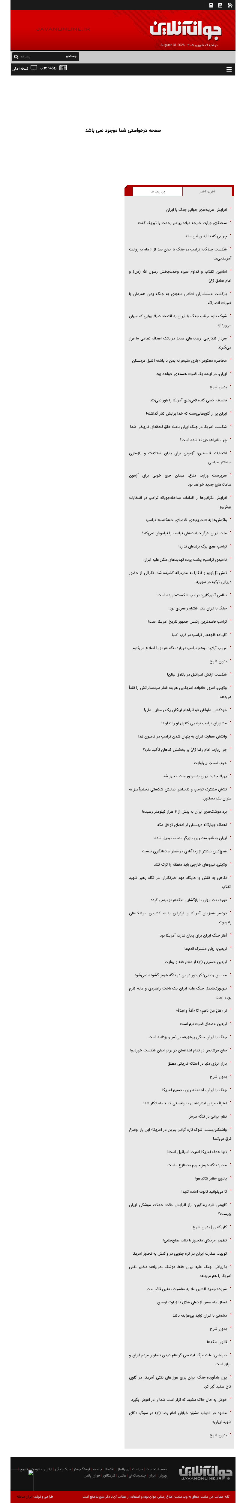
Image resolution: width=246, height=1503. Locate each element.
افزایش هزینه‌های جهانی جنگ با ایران (196, 210)
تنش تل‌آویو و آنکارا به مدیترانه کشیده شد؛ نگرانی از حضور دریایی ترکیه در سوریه (180, 577)
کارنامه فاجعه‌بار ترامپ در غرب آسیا (199, 635)
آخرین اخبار (207, 191)
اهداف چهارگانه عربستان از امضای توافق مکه (192, 825)
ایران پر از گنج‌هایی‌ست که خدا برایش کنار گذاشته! (186, 413)
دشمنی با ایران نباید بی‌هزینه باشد (199, 1315)
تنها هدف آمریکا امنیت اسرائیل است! (197, 1152)
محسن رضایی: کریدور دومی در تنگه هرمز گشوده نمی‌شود (180, 975)
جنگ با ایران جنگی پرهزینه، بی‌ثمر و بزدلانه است (187, 1037)
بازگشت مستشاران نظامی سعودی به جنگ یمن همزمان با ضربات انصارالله (180, 298)
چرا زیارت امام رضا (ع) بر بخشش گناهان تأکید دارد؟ (185, 750)
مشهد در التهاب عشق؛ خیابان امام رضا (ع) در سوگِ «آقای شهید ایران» (180, 1417)
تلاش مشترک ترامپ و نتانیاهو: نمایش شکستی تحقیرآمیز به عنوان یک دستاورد (180, 794)
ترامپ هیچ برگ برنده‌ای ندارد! (202, 546)
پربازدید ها (158, 191)
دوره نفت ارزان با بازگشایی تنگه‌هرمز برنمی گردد (189, 900)
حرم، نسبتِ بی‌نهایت (210, 763)
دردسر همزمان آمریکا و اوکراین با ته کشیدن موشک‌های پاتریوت (180, 917)
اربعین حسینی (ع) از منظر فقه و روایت (196, 962)
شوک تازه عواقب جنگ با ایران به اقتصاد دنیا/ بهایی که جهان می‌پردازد (180, 320)
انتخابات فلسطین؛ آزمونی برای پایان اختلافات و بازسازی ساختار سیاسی (180, 457)
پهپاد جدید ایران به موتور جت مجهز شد (195, 776)
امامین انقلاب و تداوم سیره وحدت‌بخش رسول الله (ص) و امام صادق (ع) (180, 276)
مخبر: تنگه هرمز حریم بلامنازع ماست (197, 1165)
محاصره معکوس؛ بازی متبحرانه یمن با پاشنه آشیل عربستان (179, 360)
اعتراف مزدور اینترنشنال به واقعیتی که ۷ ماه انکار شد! (185, 1103)
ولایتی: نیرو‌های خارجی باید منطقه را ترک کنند (190, 864)
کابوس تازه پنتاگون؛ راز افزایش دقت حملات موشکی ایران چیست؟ (180, 1209)
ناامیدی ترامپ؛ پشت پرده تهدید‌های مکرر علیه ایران (185, 560)
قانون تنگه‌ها (217, 1342)
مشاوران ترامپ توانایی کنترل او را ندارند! (194, 723)
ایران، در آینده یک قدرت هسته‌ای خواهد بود (191, 374)
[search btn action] (16, 56)
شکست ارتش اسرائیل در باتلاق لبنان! (197, 674)
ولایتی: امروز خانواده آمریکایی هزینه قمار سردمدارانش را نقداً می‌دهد (180, 692)
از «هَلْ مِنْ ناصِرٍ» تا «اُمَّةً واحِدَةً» (201, 1011)
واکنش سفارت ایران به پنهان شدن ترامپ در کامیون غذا (182, 736)
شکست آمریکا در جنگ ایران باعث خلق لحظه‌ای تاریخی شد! (178, 427)
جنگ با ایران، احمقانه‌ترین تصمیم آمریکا (194, 1090)
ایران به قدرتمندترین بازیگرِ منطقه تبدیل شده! (190, 838)
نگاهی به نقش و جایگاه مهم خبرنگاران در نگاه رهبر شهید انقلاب (180, 882)
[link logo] (178, 26)
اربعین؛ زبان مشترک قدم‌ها (205, 949)
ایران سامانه (24, 1496)
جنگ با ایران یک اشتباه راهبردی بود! (198, 608)
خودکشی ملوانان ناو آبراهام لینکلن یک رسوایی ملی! (185, 710)
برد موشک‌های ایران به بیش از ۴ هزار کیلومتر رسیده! (184, 811)
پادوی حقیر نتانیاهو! (211, 1178)
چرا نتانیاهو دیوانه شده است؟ (203, 440)
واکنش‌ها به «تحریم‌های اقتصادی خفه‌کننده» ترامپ (186, 520)
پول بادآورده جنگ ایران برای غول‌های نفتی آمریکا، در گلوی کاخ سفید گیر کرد (180, 1382)
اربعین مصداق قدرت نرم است (203, 1024)
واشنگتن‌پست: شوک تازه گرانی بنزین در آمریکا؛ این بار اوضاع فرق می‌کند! (180, 1134)
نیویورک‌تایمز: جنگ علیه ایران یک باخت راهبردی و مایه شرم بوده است (180, 993)
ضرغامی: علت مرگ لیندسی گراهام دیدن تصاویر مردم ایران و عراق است (180, 1359)
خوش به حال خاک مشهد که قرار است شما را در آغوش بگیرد (179, 1400)
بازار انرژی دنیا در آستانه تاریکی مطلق (197, 1063)
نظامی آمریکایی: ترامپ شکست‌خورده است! (192, 595)
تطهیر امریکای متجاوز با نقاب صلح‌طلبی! (195, 1240)
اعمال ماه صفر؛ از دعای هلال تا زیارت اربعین (192, 1302)
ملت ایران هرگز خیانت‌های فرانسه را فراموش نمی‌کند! (184, 533)
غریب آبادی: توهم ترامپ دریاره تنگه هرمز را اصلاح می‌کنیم (180, 648)
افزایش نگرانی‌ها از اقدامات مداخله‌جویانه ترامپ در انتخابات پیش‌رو (180, 502)
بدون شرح (218, 387)
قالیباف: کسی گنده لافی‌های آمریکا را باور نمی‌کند (188, 400)
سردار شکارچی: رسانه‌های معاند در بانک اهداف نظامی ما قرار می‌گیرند (180, 343)
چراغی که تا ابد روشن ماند (206, 236)
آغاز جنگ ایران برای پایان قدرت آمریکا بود (193, 935)
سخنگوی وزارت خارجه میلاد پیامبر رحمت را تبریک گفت (182, 223)
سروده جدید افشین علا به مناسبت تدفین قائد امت (187, 1289)
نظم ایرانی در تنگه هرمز (208, 1116)
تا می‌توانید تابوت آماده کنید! (204, 1192)
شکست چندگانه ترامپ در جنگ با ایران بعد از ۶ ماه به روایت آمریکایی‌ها (180, 254)
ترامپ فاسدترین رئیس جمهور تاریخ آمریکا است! (187, 621)
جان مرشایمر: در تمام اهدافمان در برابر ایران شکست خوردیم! (178, 1050)
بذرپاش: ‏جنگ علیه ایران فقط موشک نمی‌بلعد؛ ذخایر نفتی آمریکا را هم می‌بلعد (180, 1271)
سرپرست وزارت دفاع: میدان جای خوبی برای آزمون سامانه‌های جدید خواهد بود (180, 480)
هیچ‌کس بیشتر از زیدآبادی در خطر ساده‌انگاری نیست (184, 851)
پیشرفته (25, 56)
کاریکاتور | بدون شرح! (209, 1227)
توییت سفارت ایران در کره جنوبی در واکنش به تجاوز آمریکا (180, 1253)
